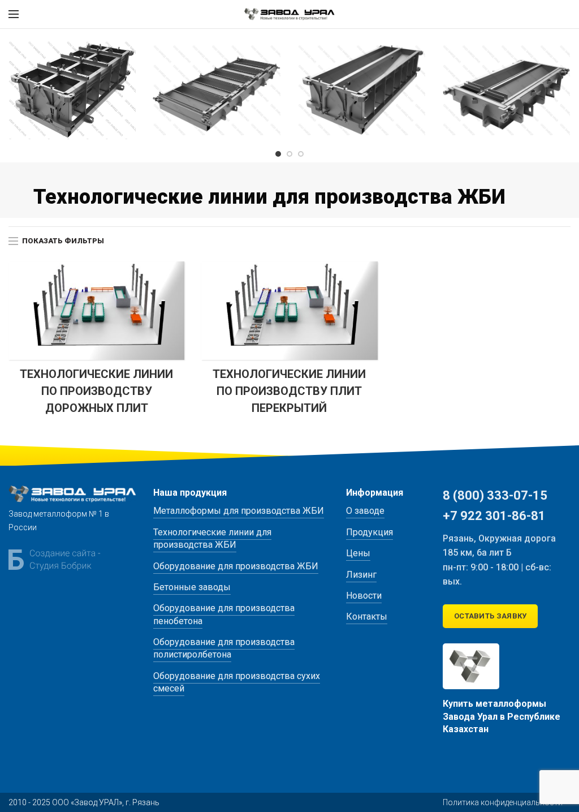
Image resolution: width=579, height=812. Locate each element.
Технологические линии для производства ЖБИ (212, 538)
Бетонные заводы (192, 587)
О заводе (365, 510)
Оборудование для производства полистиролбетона (224, 648)
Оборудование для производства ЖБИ (235, 566)
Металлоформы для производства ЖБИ (238, 510)
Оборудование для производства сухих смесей (236, 682)
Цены (358, 553)
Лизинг (361, 574)
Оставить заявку (490, 616)
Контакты (366, 616)
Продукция (369, 532)
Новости (364, 595)
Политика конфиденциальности (503, 802)
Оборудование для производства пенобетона (224, 614)
